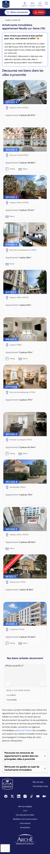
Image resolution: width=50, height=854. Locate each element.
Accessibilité (25, 827)
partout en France (23, 730)
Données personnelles (25, 815)
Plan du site (38, 782)
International (25, 823)
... (2, 20)
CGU (25, 811)
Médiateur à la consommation (25, 819)
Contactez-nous (40, 786)
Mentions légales (25, 806)
